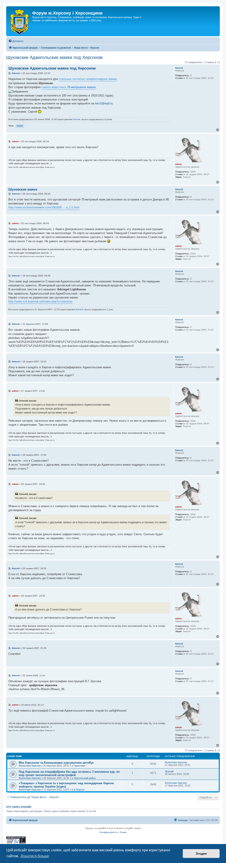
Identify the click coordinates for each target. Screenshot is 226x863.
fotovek (179, 68)
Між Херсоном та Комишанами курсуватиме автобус (56, 762)
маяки (20, 126)
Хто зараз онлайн (18, 807)
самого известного (68, 87)
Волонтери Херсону (30, 765)
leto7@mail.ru (104, 103)
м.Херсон (79, 789)
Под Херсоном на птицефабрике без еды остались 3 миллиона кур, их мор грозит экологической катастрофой (69, 773)
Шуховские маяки (22, 189)
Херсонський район (85, 778)
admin (178, 164)
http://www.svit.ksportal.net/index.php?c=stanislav (40, 301)
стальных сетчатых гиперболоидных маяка (88, 79)
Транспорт (79, 765)
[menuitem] (15, 41)
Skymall (169, 771)
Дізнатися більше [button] (35, 856)
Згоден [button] (201, 853)
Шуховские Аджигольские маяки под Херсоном (54, 57)
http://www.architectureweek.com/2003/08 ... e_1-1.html (43, 207)
